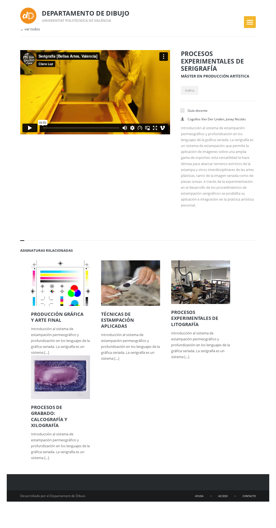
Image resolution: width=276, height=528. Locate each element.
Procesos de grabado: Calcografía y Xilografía (49, 416)
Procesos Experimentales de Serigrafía (212, 61)
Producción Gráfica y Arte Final (57, 317)
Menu (250, 22)
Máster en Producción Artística (215, 76)
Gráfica (189, 90)
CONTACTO (249, 496)
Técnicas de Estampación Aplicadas (117, 320)
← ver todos (30, 29)
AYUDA (199, 496)
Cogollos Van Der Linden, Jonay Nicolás (217, 119)
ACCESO (223, 496)
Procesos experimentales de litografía (194, 318)
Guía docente (198, 110)
